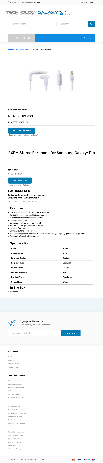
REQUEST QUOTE (22, 130)
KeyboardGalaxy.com (16, 387)
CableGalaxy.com (14, 381)
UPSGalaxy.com (14, 445)
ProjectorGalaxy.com (16, 432)
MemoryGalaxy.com (15, 398)
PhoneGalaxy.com (15, 416)
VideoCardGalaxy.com (16, 449)
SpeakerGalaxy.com (15, 439)
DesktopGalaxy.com (15, 384)
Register (84, 2)
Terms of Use (13, 367)
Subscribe (71, 333)
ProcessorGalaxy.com (16, 423)
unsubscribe (89, 333)
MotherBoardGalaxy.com (17, 413)
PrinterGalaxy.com (15, 420)
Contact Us (12, 357)
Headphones (30, 49)
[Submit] (91, 24)
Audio (21, 49)
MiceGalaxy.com (14, 406)
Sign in (92, 2)
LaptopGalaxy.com (15, 394)
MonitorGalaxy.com (15, 410)
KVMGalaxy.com (14, 391)
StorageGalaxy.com (15, 442)
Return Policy (13, 364)
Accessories (13, 49)
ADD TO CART (20, 180)
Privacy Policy (13, 360)
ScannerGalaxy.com (15, 435)
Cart (67, 11)
